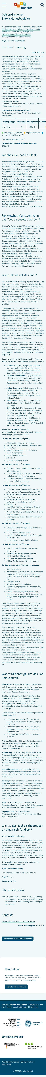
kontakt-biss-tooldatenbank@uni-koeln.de (18, 921)
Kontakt (5, 1062)
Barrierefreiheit (27, 1062)
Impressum (6, 1064)
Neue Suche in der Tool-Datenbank (18, 938)
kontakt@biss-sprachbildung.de (25, 1007)
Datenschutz (14, 1062)
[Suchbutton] (42, 5)
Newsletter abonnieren (17, 987)
